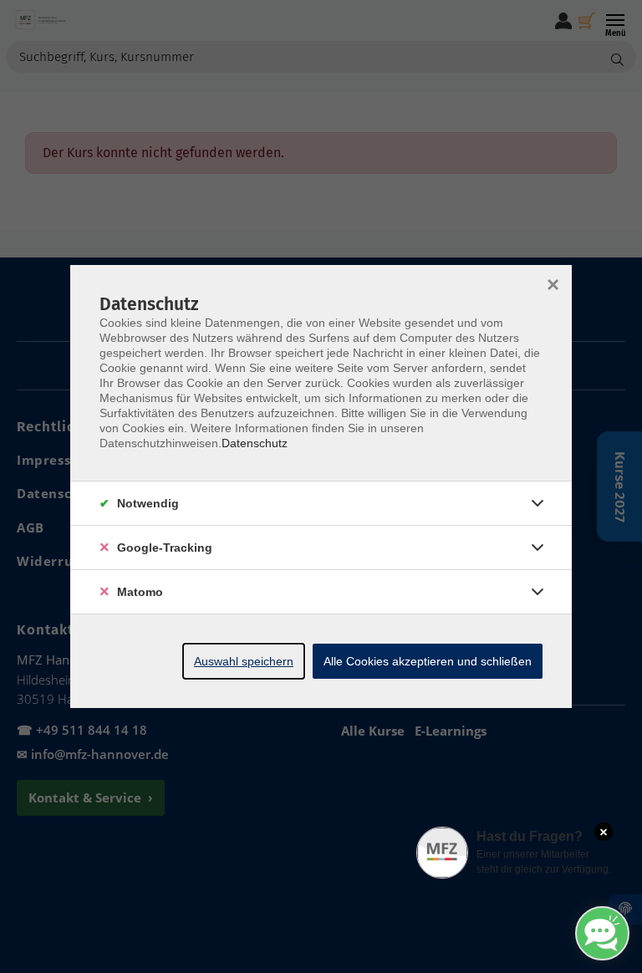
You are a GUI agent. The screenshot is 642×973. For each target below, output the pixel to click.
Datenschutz (255, 443)
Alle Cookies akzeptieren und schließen (428, 661)
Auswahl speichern (243, 661)
